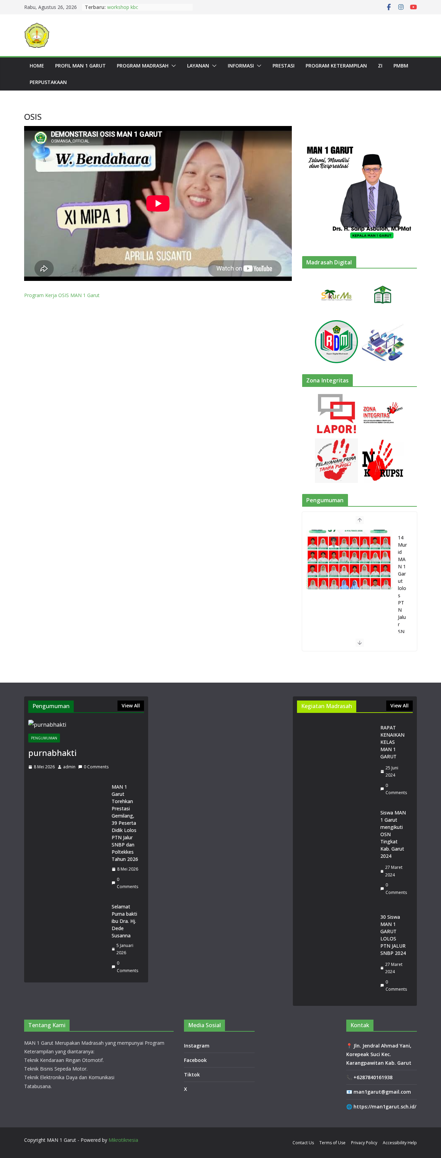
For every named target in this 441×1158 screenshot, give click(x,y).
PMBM (400, 65)
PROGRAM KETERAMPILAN (336, 65)
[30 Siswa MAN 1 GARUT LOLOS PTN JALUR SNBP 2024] (336, 953)
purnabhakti (52, 752)
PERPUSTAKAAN (48, 82)
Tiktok (192, 1074)
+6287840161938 (372, 1077)
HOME (37, 65)
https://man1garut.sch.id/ (384, 1106)
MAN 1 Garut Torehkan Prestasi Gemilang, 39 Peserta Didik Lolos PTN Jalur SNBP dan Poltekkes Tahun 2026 (125, 822)
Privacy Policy (364, 1143)
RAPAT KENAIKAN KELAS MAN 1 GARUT (392, 742)
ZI (380, 65)
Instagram (196, 1045)
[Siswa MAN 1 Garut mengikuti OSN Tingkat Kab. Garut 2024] (336, 852)
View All (131, 705)
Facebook (195, 1060)
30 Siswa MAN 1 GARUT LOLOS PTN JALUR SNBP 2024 (393, 935)
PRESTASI (284, 65)
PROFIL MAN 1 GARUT (80, 65)
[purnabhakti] (86, 725)
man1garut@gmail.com (382, 1091)
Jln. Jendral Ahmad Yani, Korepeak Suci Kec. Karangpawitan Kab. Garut (378, 1054)
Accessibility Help (400, 1143)
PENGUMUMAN (44, 738)
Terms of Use (332, 1143)
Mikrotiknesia (123, 1140)
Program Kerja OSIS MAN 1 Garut (62, 295)
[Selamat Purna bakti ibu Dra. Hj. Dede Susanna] (67, 938)
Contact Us (303, 1143)
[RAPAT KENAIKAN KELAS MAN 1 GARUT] (336, 760)
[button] (172, 66)
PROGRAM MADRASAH (142, 65)
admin (69, 767)
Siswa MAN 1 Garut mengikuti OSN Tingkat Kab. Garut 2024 (393, 834)
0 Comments (96, 767)
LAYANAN (198, 65)
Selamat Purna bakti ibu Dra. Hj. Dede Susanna (124, 921)
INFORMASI (241, 65)
